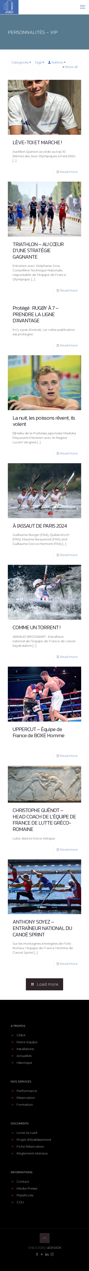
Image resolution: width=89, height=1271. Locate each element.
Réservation (26, 1098)
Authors (57, 62)
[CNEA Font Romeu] (9, 7)
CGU (20, 1202)
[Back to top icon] (45, 1238)
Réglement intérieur (32, 1153)
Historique (24, 1062)
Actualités (24, 1056)
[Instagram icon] (52, 1254)
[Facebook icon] (37, 1254)
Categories (19, 62)
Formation (25, 1104)
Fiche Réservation (30, 1146)
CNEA (21, 1035)
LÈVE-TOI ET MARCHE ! (37, 142)
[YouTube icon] (42, 1254)
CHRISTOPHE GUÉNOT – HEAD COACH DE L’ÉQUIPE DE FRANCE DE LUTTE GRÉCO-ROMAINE (44, 819)
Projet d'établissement (34, 1139)
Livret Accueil (27, 1133)
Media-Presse (27, 1188)
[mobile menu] (83, 7)
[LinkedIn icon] (47, 1254)
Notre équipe (27, 1042)
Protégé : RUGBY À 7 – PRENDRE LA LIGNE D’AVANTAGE (35, 314)
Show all (71, 67)
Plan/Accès (25, 1195)
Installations (25, 1049)
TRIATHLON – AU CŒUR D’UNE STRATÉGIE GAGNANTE (38, 250)
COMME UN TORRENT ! (36, 627)
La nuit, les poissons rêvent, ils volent (44, 421)
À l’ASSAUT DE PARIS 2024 (40, 526)
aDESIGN (54, 1247)
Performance (27, 1091)
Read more (69, 172)
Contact (23, 1181)
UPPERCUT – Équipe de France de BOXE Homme (38, 732)
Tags (38, 62)
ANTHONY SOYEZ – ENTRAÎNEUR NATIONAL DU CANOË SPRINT (42, 928)
